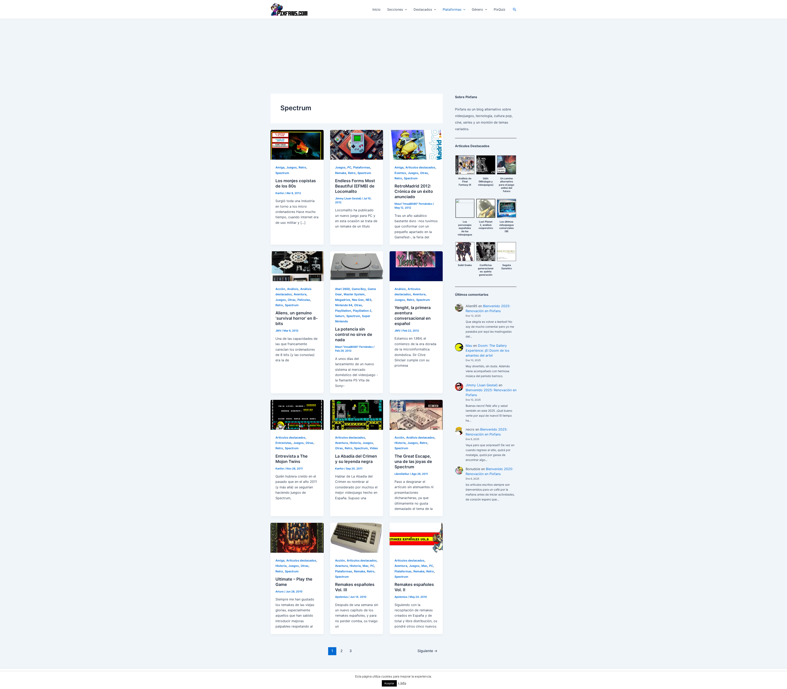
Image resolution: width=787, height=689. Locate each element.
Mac (365, 565)
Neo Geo (358, 299)
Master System (354, 294)
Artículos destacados (420, 167)
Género (477, 9)
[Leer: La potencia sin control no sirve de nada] (356, 266)
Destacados (423, 9)
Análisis (292, 289)
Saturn (340, 316)
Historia (355, 443)
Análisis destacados (420, 437)
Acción (280, 289)
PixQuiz (499, 9)
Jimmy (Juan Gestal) (482, 385)
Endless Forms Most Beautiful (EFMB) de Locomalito (355, 186)
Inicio (376, 9)
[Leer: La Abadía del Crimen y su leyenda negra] (356, 414)
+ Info (402, 683)
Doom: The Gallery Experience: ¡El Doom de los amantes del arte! (487, 350)
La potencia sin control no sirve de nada (353, 334)
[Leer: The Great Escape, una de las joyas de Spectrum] (416, 414)
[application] (405, 9)
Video (374, 448)
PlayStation (343, 310)
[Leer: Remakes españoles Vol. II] (416, 537)
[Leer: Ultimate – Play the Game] (297, 537)
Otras (424, 173)
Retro (302, 167)
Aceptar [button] (389, 683)
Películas (303, 299)
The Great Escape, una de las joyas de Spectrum (413, 461)
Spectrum (282, 173)
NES (368, 299)
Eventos (400, 173)
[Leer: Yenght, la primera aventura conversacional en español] (416, 266)
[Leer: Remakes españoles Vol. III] (356, 537)
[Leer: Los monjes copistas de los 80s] (297, 144)
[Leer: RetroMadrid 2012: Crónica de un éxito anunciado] (416, 144)
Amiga (279, 167)
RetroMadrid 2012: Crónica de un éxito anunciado (414, 191)
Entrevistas (283, 443)
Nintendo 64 (343, 305)
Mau (469, 345)
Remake (340, 173)
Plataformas (452, 9)
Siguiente (427, 651)
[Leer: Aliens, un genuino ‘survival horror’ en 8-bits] (297, 266)
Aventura (300, 294)
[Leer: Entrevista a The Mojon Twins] (297, 414)
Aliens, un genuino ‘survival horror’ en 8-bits (296, 318)
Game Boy (359, 289)
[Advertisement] (393, 49)
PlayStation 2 (362, 310)
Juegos (291, 167)
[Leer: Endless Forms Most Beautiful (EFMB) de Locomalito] (356, 144)
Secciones (395, 9)
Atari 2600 (342, 289)
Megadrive (342, 299)
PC (349, 167)
